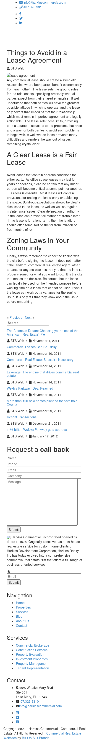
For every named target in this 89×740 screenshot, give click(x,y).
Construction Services (31, 650)
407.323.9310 (33, 7)
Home (20, 602)
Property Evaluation (30, 654)
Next (28, 317)
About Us (22, 621)
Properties (23, 607)
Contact (21, 625)
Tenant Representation (32, 668)
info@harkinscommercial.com (44, 2)
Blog (19, 616)
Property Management (32, 663)
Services (22, 611)
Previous (16, 317)
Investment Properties (32, 659)
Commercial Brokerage (32, 645)
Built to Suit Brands (35, 737)
